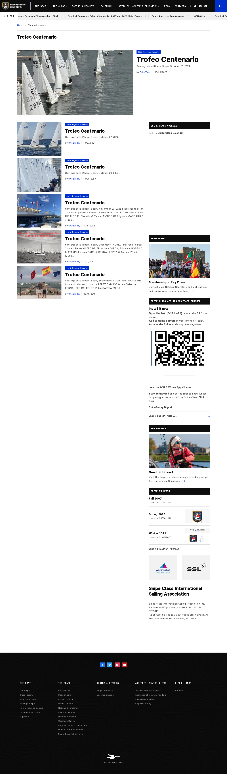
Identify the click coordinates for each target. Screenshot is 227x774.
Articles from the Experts (148, 690)
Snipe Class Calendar (170, 132)
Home (20, 25)
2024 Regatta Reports (77, 124)
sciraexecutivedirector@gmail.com (188, 614)
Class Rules (64, 690)
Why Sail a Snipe (28, 699)
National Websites (67, 716)
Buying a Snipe (27, 703)
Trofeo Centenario (168, 59)
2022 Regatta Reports (77, 196)
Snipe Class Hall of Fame (70, 733)
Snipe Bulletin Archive (164, 548)
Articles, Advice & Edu (150, 683)
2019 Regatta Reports (77, 232)
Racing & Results (83, 6)
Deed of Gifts (64, 694)
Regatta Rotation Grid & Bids (72, 725)
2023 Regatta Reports (77, 160)
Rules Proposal (65, 699)
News (167, 6)
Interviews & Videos (145, 699)
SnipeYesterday (143, 703)
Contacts (180, 6)
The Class (59, 6)
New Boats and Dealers (31, 707)
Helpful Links (182, 683)
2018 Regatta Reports (77, 268)
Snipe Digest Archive (163, 415)
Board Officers (65, 703)
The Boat (40, 6)
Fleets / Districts (66, 712)
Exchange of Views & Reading (150, 694)
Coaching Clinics (66, 720)
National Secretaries (68, 707)
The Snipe (25, 690)
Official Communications (70, 729)
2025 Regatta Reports (148, 52)
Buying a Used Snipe (30, 712)
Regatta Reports (105, 690)
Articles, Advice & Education (138, 6)
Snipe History (26, 694)
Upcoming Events (105, 694)
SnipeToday (145, 72)
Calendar (106, 6)
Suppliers (24, 716)
